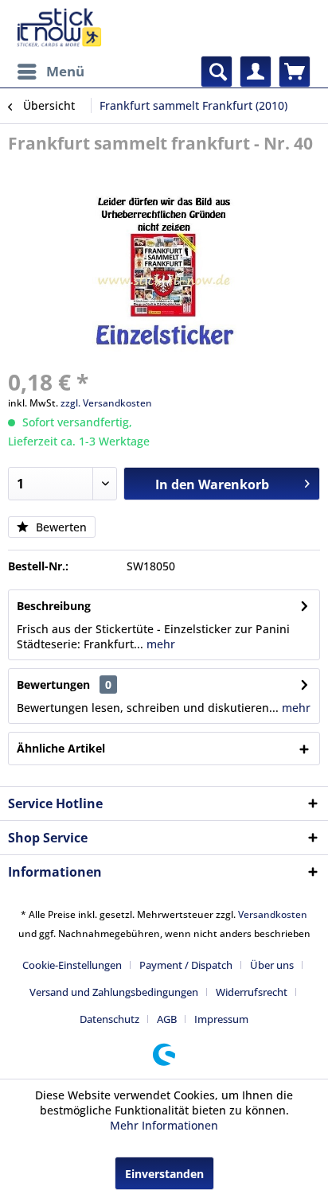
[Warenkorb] (294, 72)
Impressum (221, 1019)
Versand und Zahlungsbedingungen (113, 992)
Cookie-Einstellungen (72, 965)
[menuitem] (50, 72)
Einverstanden (164, 1173)
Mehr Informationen (164, 1125)
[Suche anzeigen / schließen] (216, 72)
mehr (159, 644)
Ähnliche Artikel (61, 748)
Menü (65, 71)
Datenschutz (109, 1019)
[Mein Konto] (255, 72)
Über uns (272, 965)
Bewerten (60, 527)
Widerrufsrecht (251, 992)
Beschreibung (54, 605)
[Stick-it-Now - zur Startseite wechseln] (59, 28)
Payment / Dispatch (185, 965)
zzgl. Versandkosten (106, 403)
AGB (167, 1019)
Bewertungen (53, 684)
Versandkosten (272, 914)
